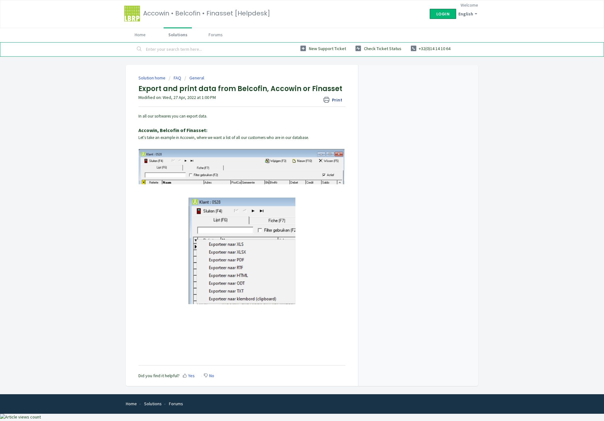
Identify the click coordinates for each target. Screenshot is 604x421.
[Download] (290, 129)
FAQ (177, 78)
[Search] (139, 49)
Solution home (152, 78)
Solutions (177, 34)
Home (140, 34)
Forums (216, 34)
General (196, 78)
